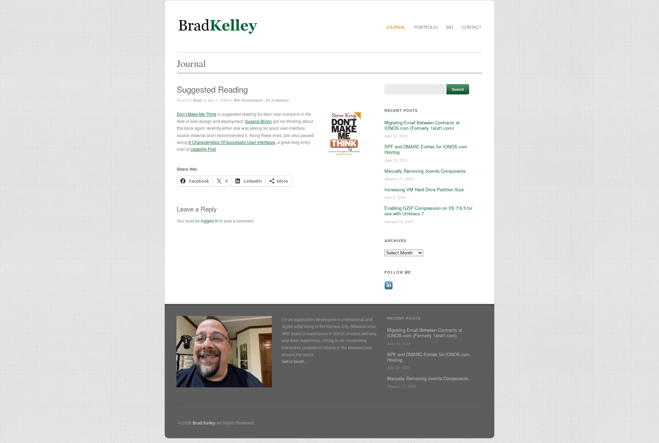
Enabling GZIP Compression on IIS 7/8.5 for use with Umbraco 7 (428, 211)
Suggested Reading (212, 89)
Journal (396, 27)
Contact (471, 27)
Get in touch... (294, 361)
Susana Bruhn (258, 121)
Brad (197, 100)
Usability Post (203, 149)
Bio (449, 27)
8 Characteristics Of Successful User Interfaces (231, 142)
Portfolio (426, 27)
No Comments (277, 100)
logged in (209, 221)
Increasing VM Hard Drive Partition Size (424, 189)
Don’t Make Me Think (196, 114)
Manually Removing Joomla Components (425, 171)
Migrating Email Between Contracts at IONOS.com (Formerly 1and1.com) (422, 125)
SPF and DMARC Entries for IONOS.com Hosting (425, 149)
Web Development (248, 100)
